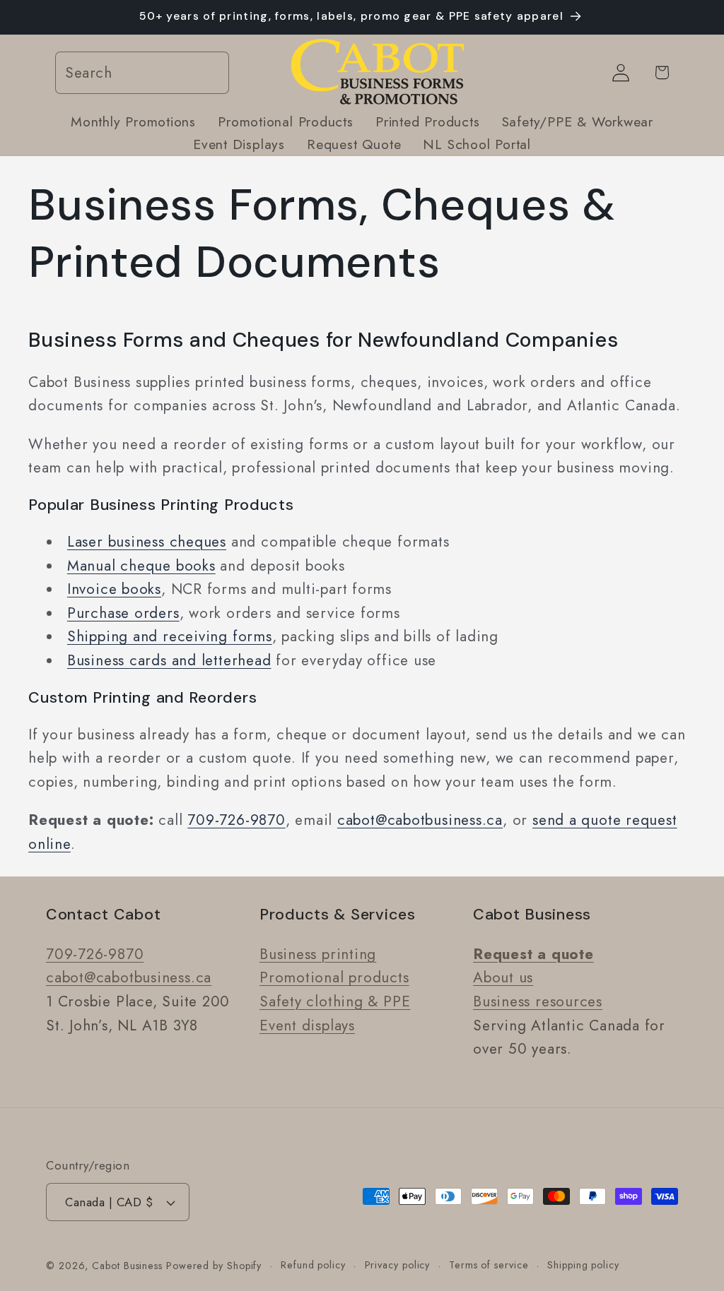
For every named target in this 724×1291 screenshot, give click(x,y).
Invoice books (114, 589)
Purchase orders (123, 613)
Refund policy (313, 1265)
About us (503, 977)
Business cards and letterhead (169, 660)
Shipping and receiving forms (169, 636)
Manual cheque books (141, 565)
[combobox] (142, 73)
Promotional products (334, 977)
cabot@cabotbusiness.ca (420, 820)
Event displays (307, 1025)
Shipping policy (583, 1265)
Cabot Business (129, 1266)
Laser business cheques (146, 541)
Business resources (537, 1001)
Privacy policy (398, 1265)
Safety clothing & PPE (334, 1001)
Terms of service (489, 1265)
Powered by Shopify (214, 1266)
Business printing (317, 954)
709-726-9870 (236, 820)
